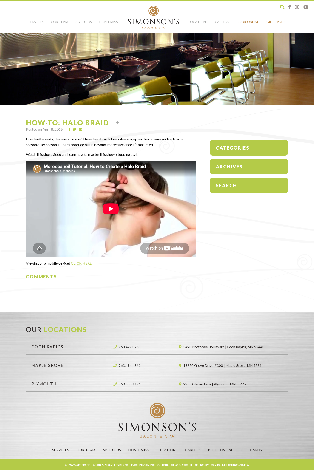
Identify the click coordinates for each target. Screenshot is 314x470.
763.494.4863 (130, 365)
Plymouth (44, 384)
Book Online (248, 22)
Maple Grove (47, 365)
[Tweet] (75, 129)
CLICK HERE (81, 263)
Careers (222, 22)
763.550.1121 (130, 384)
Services (36, 22)
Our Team (59, 22)
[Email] (81, 129)
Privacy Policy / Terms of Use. (160, 465)
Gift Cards (275, 22)
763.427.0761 (130, 347)
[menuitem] (36, 24)
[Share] (70, 129)
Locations (198, 22)
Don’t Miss (108, 22)
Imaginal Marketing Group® (229, 465)
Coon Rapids (47, 346)
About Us (83, 22)
